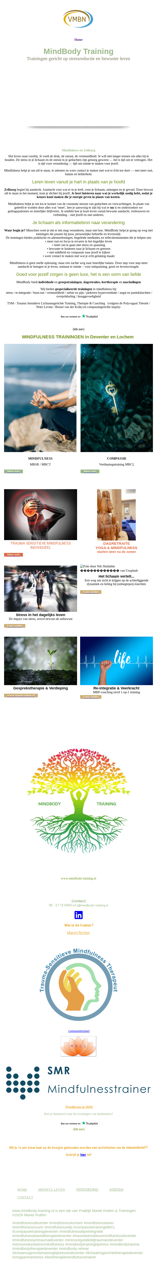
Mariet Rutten (78, 933)
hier (83, 1155)
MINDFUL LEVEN (51, 1189)
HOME (22, 1189)
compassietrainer (79, 1031)
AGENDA (116, 1189)
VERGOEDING (87, 1189)
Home (78, 39)
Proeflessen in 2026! (79, 1107)
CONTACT (25, 1197)
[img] (78, 19)
